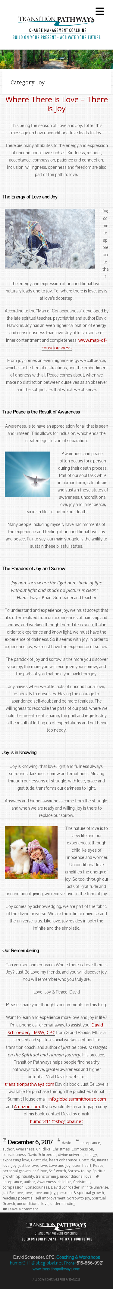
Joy (14, 1165)
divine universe (70, 1154)
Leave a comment (23, 1209)
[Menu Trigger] (99, 10)
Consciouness (37, 1187)
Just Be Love (12, 1192)
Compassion (82, 1149)
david (66, 1142)
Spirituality (25, 1176)
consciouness (14, 1154)
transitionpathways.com (29, 1084)
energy (91, 1154)
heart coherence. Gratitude (72, 1160)
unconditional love (76, 1176)
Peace (98, 1165)
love (43, 1165)
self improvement (50, 1198)
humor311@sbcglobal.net (56, 1121)
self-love (40, 1170)
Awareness (25, 1149)
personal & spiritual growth (80, 1192)
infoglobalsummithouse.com (77, 1099)
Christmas (61, 1149)
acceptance (90, 1142)
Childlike (43, 1149)
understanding (62, 1203)
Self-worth (57, 1170)
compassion (13, 1187)
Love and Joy (60, 1165)
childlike (64, 1181)
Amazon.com (27, 1106)
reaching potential (17, 1198)
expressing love (15, 1160)
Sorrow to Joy (79, 1170)
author (8, 1149)
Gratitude (39, 1160)
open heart (81, 1165)
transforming (47, 1176)
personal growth (16, 1170)
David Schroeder (41, 1154)
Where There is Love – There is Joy (56, 104)
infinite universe (94, 1187)
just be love (28, 1165)
